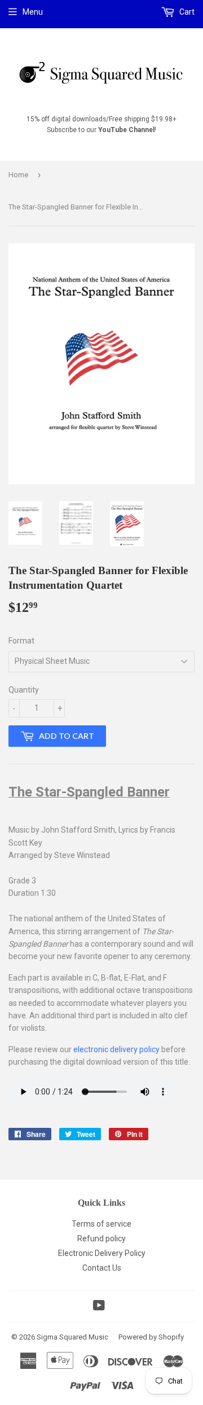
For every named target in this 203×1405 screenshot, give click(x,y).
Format (21, 640)
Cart (186, 11)
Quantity (23, 689)
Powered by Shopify (151, 1337)
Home (18, 174)
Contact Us (101, 1267)
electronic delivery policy (116, 1049)
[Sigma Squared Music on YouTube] (99, 1306)
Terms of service (101, 1223)
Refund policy (101, 1238)
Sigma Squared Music (72, 1337)
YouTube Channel (126, 130)
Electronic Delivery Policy (101, 1253)
